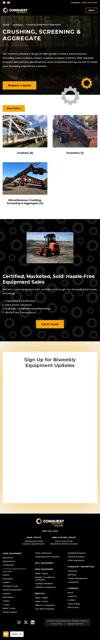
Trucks (6, 605)
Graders (6, 582)
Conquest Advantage (81, 566)
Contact (75, 2)
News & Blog (74, 604)
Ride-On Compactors (45, 605)
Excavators (8, 579)
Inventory (18, 24)
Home (6, 24)
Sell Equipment (44, 563)
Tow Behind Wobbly (44, 609)
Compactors (8, 565)
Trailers (6, 601)
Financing (72, 571)
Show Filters (14, 108)
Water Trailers (41, 573)
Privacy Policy (56, 624)
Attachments (9, 561)
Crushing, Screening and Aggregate (14, 570)
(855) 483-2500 (89, 2)
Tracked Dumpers (76, 557)
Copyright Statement (75, 624)
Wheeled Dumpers (77, 553)
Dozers (6, 575)
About (70, 592)
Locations (72, 596)
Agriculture (8, 557)
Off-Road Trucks (10, 586)
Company (73, 588)
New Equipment (44, 569)
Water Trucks (9, 608)
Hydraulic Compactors (45, 587)
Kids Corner (73, 607)
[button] (19, 85)
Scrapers (7, 593)
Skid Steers (8, 597)
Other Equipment (43, 553)
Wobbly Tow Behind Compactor (44, 578)
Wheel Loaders (10, 612)
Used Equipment (12, 553)
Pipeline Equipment (12, 590)
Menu (91, 10)
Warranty (72, 575)
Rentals (40, 593)
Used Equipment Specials (47, 557)
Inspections (73, 582)
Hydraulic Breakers (44, 583)
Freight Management (78, 578)
